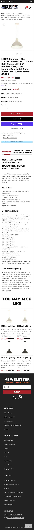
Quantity (3, 105)
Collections (19, 13)
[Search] (31, 1)
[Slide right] (21, 54)
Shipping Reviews (28, 152)
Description (7, 152)
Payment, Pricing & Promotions (13, 492)
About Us (6, 453)
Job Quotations (8, 440)
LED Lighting (8, 413)
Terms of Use (7, 465)
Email (12, 1)
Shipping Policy (8, 469)
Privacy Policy (8, 461)
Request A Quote (17, 114)
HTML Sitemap (8, 504)
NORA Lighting (13, 98)
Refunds (6, 488)
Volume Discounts (9, 444)
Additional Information (18, 152)
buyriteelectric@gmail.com (15, 518)
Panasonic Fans (8, 421)
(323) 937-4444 (17, 515)
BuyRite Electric (5, 13)
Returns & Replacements (11, 484)
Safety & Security (9, 417)
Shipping (3, 80)
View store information (10, 138)
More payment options (17, 128)
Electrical (6, 429)
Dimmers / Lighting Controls (12, 425)
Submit (17, 392)
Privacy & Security (9, 500)
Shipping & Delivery (10, 480)
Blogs (5, 457)
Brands (12, 13)
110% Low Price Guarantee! (12, 496)
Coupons (6, 448)
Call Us (5, 1)
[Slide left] (13, 54)
